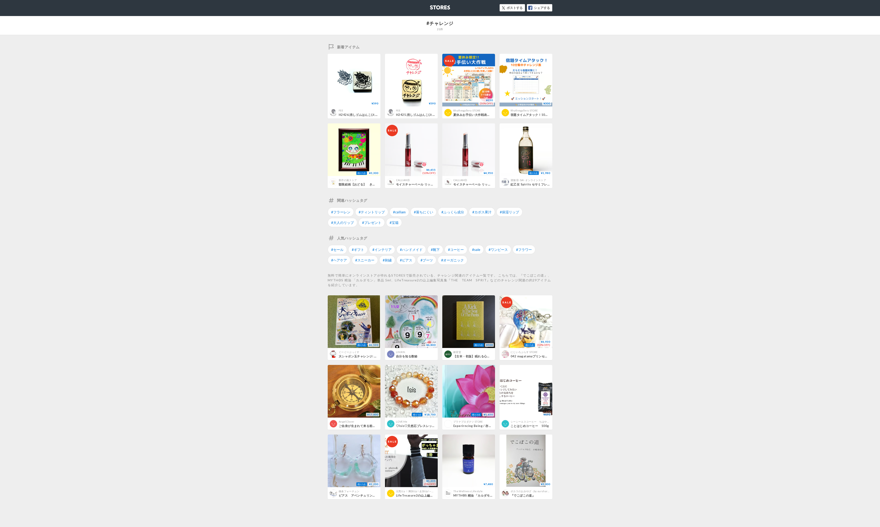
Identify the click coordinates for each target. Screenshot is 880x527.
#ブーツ (427, 260)
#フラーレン (340, 212)
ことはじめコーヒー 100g (530, 426)
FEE (341, 110)
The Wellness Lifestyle (468, 491)
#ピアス (406, 260)
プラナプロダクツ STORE (468, 421)
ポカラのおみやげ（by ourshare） (531, 491)
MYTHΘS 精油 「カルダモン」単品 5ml (481, 495)
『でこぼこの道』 (523, 495)
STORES (432, 6)
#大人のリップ (342, 222)
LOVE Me (401, 421)
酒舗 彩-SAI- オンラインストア (528, 180)
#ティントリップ (372, 212)
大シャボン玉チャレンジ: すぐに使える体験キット (373, 356)
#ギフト (358, 249)
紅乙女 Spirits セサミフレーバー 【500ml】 (542, 184)
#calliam (399, 212)
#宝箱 (394, 222)
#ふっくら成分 (452, 212)
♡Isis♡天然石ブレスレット (415, 426)
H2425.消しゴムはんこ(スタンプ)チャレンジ (427, 115)
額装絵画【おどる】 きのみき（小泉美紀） (369, 184)
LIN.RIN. (401, 351)
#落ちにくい (423, 212)
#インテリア (382, 249)
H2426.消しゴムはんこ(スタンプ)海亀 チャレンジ (373, 115)
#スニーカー (364, 260)
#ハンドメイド (411, 249)
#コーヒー (456, 249)
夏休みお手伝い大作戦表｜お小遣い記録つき (484, 115)
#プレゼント (371, 222)
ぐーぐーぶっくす (349, 351)
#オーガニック (452, 260)
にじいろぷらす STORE (524, 351)
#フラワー (524, 249)
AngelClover (347, 421)
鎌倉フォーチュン (349, 491)
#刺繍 (387, 260)
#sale (476, 249)
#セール (337, 249)
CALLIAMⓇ (403, 180)
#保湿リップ (509, 212)
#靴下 (435, 249)
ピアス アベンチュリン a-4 (361, 495)
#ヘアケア (339, 260)
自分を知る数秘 (407, 356)
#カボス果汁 (482, 212)
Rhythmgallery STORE (466, 110)
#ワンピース (498, 249)
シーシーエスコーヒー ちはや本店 (531, 421)
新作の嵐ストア (348, 180)
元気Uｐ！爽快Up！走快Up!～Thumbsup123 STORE (427, 491)
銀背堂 (457, 351)
